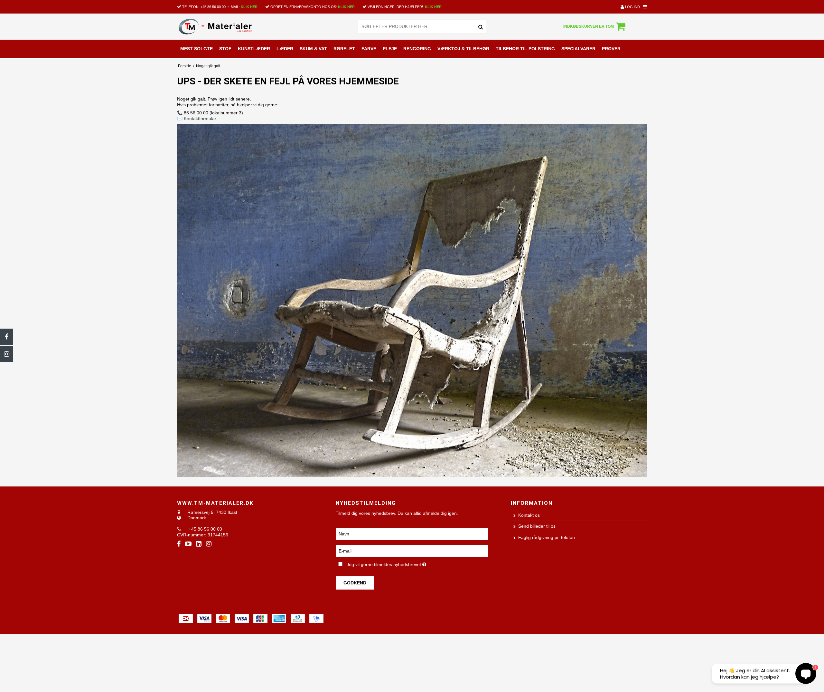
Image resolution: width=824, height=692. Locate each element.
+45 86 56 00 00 (213, 7)
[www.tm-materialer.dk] (223, 26)
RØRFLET (344, 48)
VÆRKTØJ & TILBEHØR (463, 48)
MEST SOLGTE (196, 48)
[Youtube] (188, 544)
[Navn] (412, 533)
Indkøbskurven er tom (588, 26)
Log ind (632, 7)
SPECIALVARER (578, 48)
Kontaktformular (200, 118)
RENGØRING (417, 48)
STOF (225, 48)
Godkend (354, 582)
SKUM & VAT (313, 48)
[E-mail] (412, 550)
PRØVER (611, 48)
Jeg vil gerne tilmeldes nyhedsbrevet (408, 563)
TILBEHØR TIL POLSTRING (525, 48)
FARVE (368, 48)
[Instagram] (6, 354)
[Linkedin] (198, 544)
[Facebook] (6, 337)
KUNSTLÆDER (254, 48)
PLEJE (390, 48)
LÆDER (284, 48)
